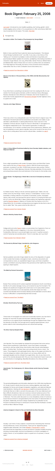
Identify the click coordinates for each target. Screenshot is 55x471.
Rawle (19, 228)
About (23, 464)
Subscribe (49, 3)
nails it (46, 131)
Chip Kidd (31, 31)
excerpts (10, 238)
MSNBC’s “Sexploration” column (35, 427)
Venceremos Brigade (30, 96)
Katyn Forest (22, 165)
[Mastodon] (28, 462)
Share (26, 22)
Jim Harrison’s (25, 389)
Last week (6, 27)
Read (5, 238)
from (14, 238)
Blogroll (31, 464)
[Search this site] (38, 3)
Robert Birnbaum (20, 17)
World (23, 238)
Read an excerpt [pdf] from (17, 362)
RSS (27, 464)
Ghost (51, 463)
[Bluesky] (26, 462)
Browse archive (27, 450)
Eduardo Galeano (13, 201)
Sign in (42, 3)
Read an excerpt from (16, 70)
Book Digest (30, 17)
